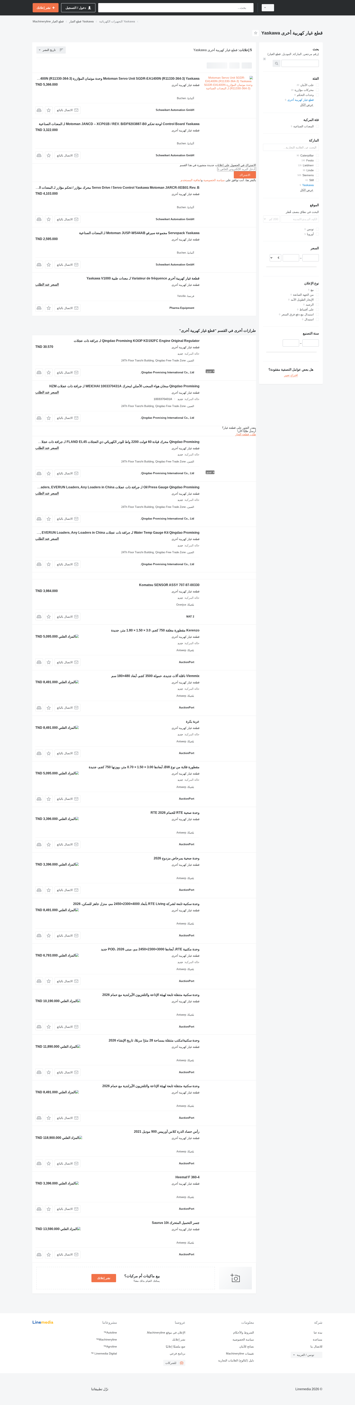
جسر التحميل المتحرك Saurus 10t (175, 1222)
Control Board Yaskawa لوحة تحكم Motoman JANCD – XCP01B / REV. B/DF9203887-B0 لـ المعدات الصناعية (119, 124)
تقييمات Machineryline (240, 1353)
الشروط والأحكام (243, 1332)
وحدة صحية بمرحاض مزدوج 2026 (176, 858)
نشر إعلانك (103, 1278)
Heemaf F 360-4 (187, 1177)
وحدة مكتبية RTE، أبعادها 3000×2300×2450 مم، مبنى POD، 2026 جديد (150, 949)
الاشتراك (245, 175)
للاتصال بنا (316, 1346)
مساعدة (317, 1339)
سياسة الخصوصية (214, 180)
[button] (49, 110)
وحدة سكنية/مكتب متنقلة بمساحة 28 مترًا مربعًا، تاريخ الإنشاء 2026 (154, 1040)
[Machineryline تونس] (300, 7)
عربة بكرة (192, 721)
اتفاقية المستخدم (191, 180)
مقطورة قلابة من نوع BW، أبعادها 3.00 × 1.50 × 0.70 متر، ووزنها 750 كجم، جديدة (144, 767)
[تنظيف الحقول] (264, 58)
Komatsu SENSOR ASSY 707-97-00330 (169, 585)
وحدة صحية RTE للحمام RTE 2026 (175, 812)
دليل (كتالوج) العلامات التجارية (236, 1360)
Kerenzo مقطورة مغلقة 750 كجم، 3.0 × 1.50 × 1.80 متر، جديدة (155, 630)
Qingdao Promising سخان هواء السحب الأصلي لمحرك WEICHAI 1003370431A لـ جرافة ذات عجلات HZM (124, 386)
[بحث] (249, 7)
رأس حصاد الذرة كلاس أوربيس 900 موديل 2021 (166, 1131)
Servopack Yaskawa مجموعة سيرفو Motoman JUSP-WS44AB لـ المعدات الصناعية (139, 233)
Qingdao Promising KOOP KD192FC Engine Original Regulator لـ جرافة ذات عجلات (136, 341)
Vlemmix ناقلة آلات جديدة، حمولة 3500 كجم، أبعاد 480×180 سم (155, 676)
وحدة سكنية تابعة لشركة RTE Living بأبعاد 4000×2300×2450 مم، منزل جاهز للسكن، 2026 (136, 904)
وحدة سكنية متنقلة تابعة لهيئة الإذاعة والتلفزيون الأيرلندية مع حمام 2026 (150, 995)
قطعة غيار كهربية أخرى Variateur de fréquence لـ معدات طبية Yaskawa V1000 (142, 278)
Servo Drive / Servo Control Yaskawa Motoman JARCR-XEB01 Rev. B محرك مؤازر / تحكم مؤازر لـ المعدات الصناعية (114, 187)
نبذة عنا (318, 1332)
